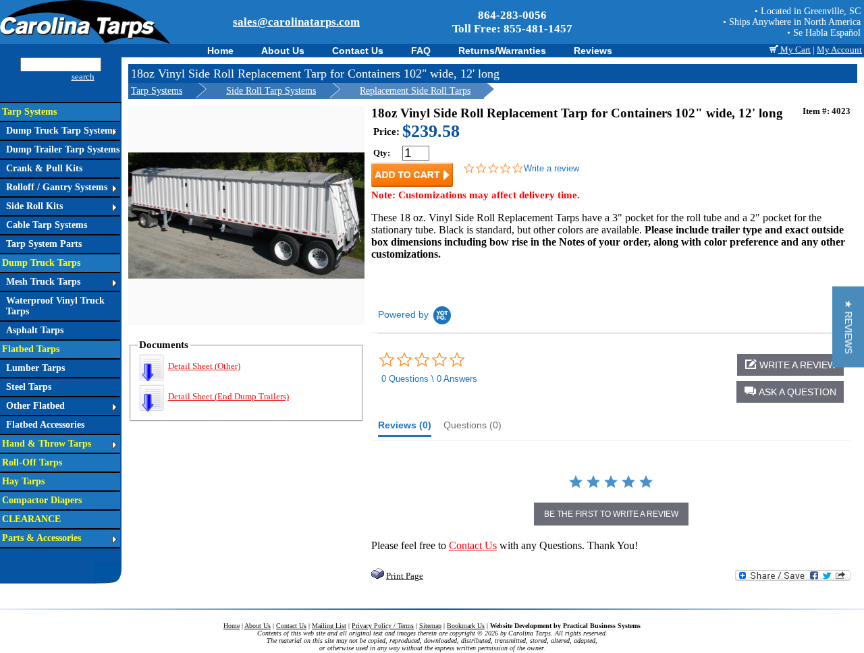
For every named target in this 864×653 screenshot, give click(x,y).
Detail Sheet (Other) (204, 366)
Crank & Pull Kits (44, 168)
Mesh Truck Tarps (43, 282)
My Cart (794, 50)
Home (220, 50)
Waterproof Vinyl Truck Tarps (55, 305)
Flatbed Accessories (45, 425)
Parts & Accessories (41, 538)
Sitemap (430, 625)
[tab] (404, 428)
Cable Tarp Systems (46, 225)
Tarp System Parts (44, 244)
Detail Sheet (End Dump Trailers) (228, 396)
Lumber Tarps (35, 368)
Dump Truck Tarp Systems (61, 130)
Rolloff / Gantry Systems (56, 187)
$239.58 (431, 131)
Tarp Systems (29, 112)
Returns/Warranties (502, 50)
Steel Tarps (28, 387)
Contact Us (357, 50)
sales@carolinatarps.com (296, 22)
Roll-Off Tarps (32, 462)
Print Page (404, 576)
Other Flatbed (35, 406)
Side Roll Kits (34, 206)
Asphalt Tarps (34, 330)
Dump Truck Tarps (41, 263)
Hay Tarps (23, 481)
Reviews (593, 50)
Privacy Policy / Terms (383, 625)
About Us (282, 50)
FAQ (421, 50)
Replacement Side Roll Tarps (415, 91)
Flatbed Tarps (30, 349)
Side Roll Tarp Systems (271, 91)
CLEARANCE (31, 519)
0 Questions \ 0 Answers (429, 379)
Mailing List (329, 625)
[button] (790, 392)
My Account (839, 50)
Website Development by (565, 625)
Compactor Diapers (42, 500)
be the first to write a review (611, 514)
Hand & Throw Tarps (46, 443)
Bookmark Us (466, 625)
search (83, 77)
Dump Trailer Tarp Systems (62, 149)
